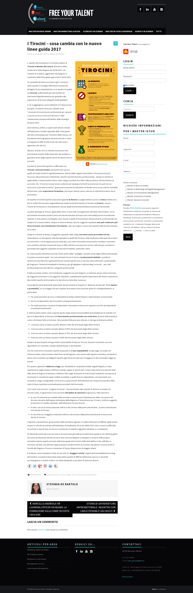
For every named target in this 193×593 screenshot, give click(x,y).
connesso (42, 529)
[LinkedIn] (147, 9)
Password (127, 76)
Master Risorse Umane (40, 31)
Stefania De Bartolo (56, 54)
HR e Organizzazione (35, 554)
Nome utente (128, 67)
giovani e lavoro (53, 475)
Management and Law (35, 564)
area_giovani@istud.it (136, 561)
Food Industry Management (37, 568)
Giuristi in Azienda (144, 31)
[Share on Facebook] (29, 466)
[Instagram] (161, 9)
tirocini (74, 475)
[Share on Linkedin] (50, 466)
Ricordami (129, 85)
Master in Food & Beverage (119, 31)
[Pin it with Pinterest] (45, 466)
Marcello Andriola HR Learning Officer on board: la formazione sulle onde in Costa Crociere (49, 509)
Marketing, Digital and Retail (38, 550)
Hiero (154, 589)
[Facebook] (140, 9)
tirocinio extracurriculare (87, 475)
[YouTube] (154, 9)
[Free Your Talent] (62, 13)
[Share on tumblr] (55, 466)
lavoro (63, 475)
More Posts (52, 489)
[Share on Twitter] (34, 466)
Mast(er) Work (36, 475)
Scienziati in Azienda (93, 31)
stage (68, 475)
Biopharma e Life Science (36, 559)
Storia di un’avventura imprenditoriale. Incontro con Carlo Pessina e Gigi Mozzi (96, 507)
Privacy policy (127, 577)
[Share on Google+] (40, 466)
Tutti (158, 31)
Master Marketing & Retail (67, 31)
